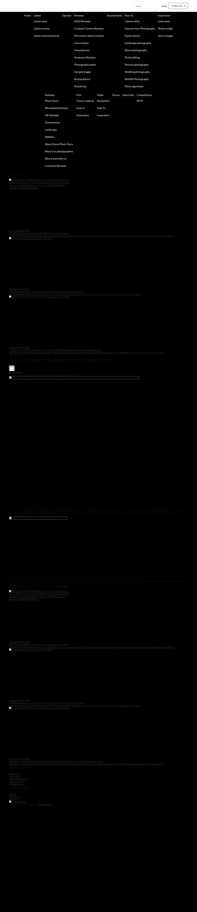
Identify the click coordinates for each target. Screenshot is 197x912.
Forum (116, 95)
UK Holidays (52, 115)
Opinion (66, 15)
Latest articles (42, 28)
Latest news (40, 21)
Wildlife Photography (137, 79)
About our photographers (59, 151)
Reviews (79, 15)
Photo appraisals (134, 86)
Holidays (50, 95)
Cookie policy (16, 781)
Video (100, 95)
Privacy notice (17, 784)
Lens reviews (81, 43)
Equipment (103, 100)
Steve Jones (15, 372)
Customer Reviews (55, 165)
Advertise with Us (19, 779)
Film (78, 95)
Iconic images (165, 35)
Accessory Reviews (85, 57)
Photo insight (165, 28)
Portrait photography (137, 64)
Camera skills (132, 21)
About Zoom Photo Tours (59, 144)
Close (2, 172)
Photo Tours (52, 100)
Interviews (164, 21)
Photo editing (132, 57)
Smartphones (81, 50)
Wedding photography (137, 71)
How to (80, 108)
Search (164, 6)
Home (27, 15)
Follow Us (177, 6)
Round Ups (80, 86)
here (65, 586)
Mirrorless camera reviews (89, 35)
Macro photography (136, 50)
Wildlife (49, 136)
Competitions (144, 95)
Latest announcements (46, 35)
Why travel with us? (56, 158)
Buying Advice (82, 79)
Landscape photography (138, 43)
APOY (140, 100)
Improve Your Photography (140, 28)
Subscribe (128, 95)
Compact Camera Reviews (89, 28)
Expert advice (132, 35)
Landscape (51, 129)
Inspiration (164, 15)
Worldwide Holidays (56, 108)
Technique (15, 796)
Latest (37, 15)
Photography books (85, 64)
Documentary (52, 122)
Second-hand (114, 15)
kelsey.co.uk (45, 804)
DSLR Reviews (82, 21)
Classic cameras (85, 100)
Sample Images (82, 71)
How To (129, 15)
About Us (14, 773)
